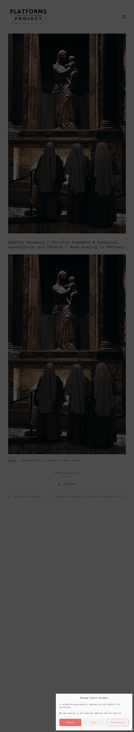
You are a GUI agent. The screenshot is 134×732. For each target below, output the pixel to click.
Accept (70, 722)
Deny (94, 722)
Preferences (118, 722)
